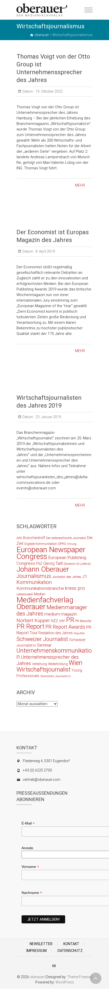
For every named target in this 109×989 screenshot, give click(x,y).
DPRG (62, 544)
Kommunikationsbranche (40, 588)
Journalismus (33, 576)
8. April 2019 (45, 251)
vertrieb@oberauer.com (41, 780)
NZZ (54, 621)
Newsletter (41, 944)
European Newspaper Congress (50, 553)
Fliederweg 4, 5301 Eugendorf (46, 761)
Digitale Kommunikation (40, 544)
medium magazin (60, 614)
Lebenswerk (24, 594)
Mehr (80, 185)
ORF (62, 621)
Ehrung (72, 544)
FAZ (39, 564)
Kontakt (71, 944)
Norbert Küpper (33, 620)
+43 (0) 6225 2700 (37, 770)
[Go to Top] (95, 978)
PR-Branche (83, 621)
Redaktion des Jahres (56, 633)
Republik (79, 633)
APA (19, 538)
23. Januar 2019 (48, 417)
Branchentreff (34, 538)
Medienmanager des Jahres (51, 610)
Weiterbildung (58, 664)
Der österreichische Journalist (66, 538)
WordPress (65, 982)
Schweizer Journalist (42, 639)
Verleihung (39, 664)
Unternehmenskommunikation (54, 653)
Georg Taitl (53, 563)
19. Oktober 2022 (49, 91)
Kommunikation (34, 582)
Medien (39, 594)
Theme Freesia (79, 977)
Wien (75, 662)
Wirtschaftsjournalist (43, 669)
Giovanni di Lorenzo (77, 564)
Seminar (44, 645)
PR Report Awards (65, 627)
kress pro (75, 588)
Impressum (36, 951)
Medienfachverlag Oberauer (44, 603)
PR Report (30, 626)
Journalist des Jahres (66, 577)
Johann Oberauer (42, 569)
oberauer (37, 977)
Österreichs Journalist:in (55, 676)
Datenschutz (70, 951)
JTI (84, 577)
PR (70, 620)
